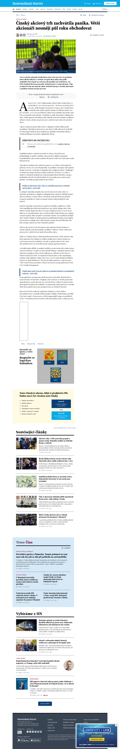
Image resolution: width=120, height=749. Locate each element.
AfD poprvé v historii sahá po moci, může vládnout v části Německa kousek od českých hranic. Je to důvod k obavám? (52, 684)
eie (33, 34)
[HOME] (13, 9)
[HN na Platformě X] (27, 732)
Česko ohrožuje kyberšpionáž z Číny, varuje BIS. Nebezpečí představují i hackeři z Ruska (55, 595)
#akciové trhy (31, 343)
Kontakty (50, 719)
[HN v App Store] (35, 740)
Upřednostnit (54, 97)
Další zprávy (45, 703)
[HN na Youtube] (41, 732)
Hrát (49, 362)
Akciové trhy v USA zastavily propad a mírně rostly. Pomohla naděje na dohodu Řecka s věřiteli (55, 441)
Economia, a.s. (28, 722)
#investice (41, 343)
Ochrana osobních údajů (69, 719)
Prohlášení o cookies (68, 722)
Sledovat (42, 97)
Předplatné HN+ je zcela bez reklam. (67, 428)
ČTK (36, 34)
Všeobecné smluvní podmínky (71, 728)
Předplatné (110, 3)
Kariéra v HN (51, 728)
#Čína (23, 343)
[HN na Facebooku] (30, 732)
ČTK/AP (65, 71)
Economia (50, 725)
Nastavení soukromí (68, 725)
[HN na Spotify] (38, 732)
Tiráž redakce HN (52, 722)
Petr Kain (29, 34)
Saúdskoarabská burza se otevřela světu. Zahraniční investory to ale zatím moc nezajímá (55, 479)
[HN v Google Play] (23, 740)
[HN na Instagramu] (33, 732)
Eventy (86, 722)
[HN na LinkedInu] (35, 732)
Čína (29, 542)
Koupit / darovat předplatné (91, 719)
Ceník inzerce (51, 730)
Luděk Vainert (20, 658)
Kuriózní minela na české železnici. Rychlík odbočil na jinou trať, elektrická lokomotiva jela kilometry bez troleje (55, 623)
